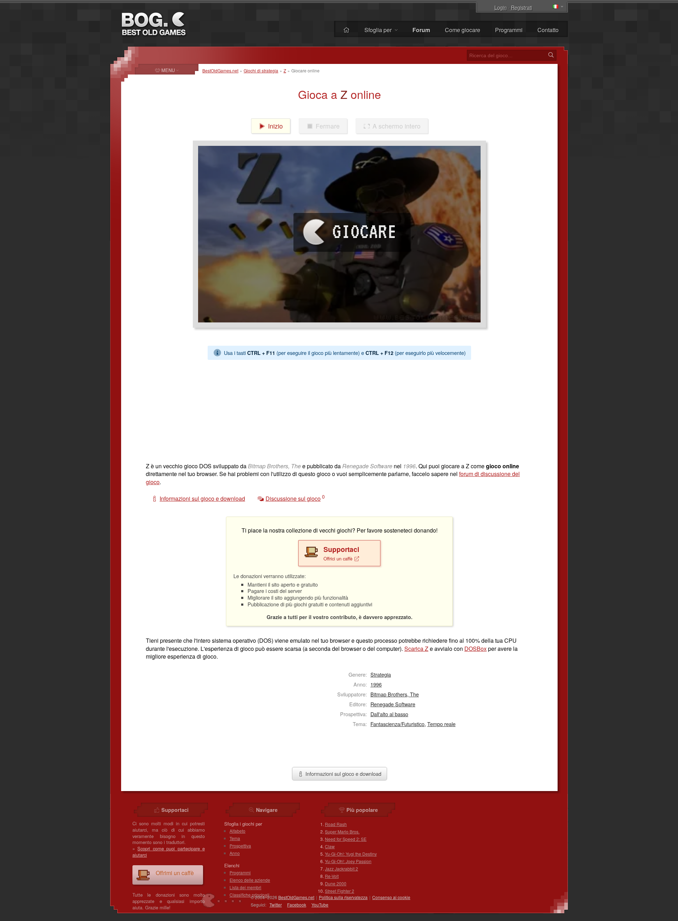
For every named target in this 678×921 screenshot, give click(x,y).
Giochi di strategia (261, 70)
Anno (235, 853)
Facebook (296, 905)
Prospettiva (240, 846)
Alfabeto (237, 831)
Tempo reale (441, 723)
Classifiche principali (249, 895)
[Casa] (346, 30)
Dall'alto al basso (389, 714)
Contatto (548, 30)
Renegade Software (392, 704)
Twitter (275, 905)
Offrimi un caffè (175, 873)
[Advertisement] (336, 409)
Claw (330, 846)
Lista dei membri (245, 887)
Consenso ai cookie (391, 897)
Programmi (509, 30)
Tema (235, 838)
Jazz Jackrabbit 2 (341, 869)
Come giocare (462, 30)
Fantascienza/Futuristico (397, 723)
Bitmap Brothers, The (394, 694)
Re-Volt (332, 876)
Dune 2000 (335, 883)
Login (500, 7)
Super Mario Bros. (342, 831)
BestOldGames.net (220, 70)
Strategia (380, 674)
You (319, 905)
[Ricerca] (550, 55)
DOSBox (475, 648)
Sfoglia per (378, 30)
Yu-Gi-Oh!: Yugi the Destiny (351, 854)
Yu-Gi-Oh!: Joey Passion (348, 861)
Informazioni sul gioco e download (342, 773)
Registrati (521, 7)
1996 (376, 684)
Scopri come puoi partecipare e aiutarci (168, 851)
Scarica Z (416, 648)
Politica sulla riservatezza (343, 897)
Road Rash (336, 824)
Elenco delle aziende (250, 880)
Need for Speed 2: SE (346, 839)
